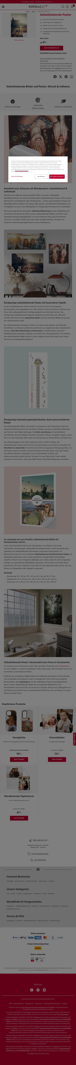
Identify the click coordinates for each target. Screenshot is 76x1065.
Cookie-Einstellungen (17, 176)
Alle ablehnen (41, 176)
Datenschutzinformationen (21, 171)
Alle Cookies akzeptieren (57, 176)
